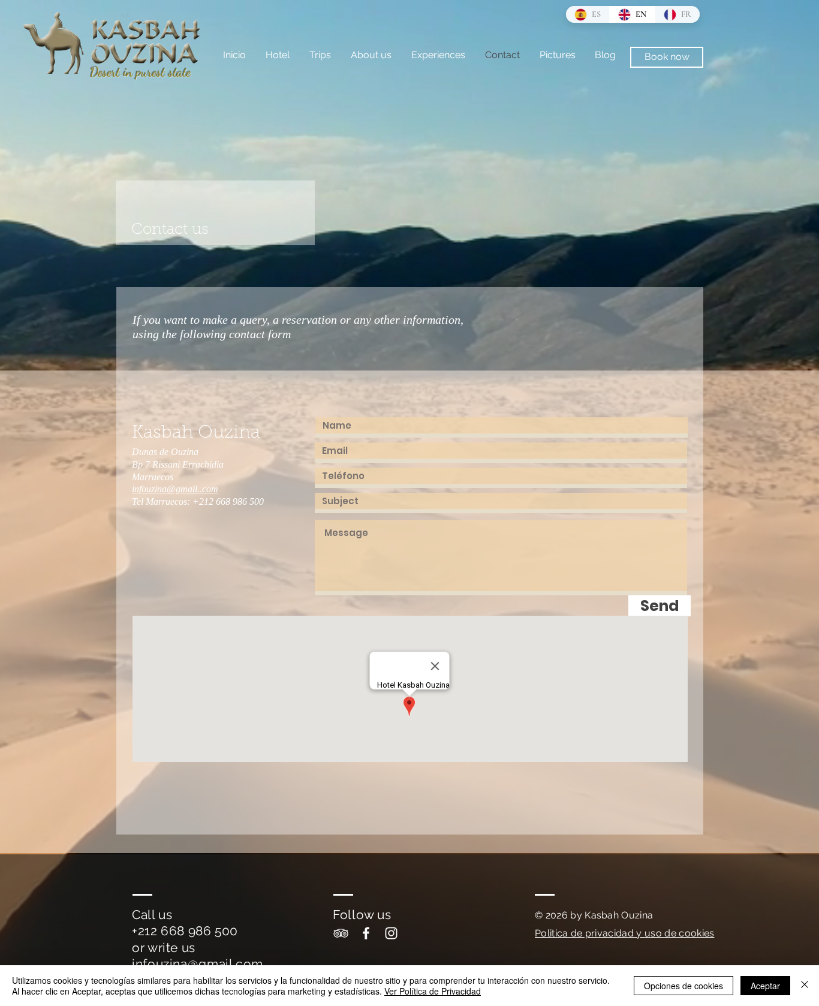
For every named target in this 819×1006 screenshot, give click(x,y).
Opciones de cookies (683, 986)
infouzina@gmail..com (175, 489)
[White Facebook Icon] (366, 933)
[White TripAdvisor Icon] (341, 933)
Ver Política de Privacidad (432, 991)
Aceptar (765, 986)
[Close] (804, 985)
